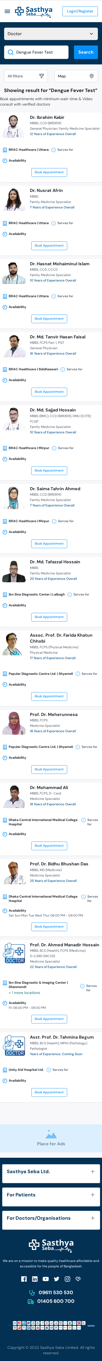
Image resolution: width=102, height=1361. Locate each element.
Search (86, 52)
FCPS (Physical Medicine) (59, 647)
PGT (61, 343)
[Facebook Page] (24, 1278)
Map (62, 76)
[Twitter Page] (56, 1278)
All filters (15, 76)
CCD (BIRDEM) (50, 123)
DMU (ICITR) (82, 416)
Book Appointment (49, 172)
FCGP (34, 421)
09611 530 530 (56, 1292)
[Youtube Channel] (45, 1278)
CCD (43, 269)
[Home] (33, 12)
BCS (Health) (49, 950)
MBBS (34, 123)
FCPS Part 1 (48, 343)
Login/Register (80, 11)
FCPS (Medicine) (72, 950)
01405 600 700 (56, 1301)
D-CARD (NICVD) (42, 956)
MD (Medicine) (51, 870)
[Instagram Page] (67, 1278)
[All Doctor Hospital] (51, 34)
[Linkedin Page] (35, 1278)
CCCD (53, 269)
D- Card (55, 793)
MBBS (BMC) (39, 416)
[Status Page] (78, 1278)
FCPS (44, 720)
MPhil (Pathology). (74, 1043)
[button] (7, 11)
